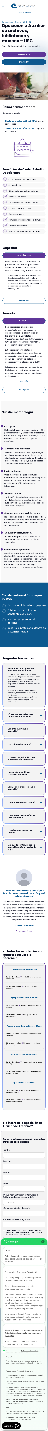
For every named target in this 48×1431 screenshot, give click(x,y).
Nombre (6, 1150)
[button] (43, 1241)
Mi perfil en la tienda (24, 13)
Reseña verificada (24, 931)
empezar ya (24, 54)
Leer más (24, 381)
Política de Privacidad (31, 1238)
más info (24, 62)
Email (5, 1184)
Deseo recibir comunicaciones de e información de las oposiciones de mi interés (24, 1232)
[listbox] (24, 904)
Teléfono (7, 1172)
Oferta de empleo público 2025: (20, 128)
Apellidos (7, 1161)
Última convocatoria (17, 107)
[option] (24, 904)
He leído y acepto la (23, 1238)
